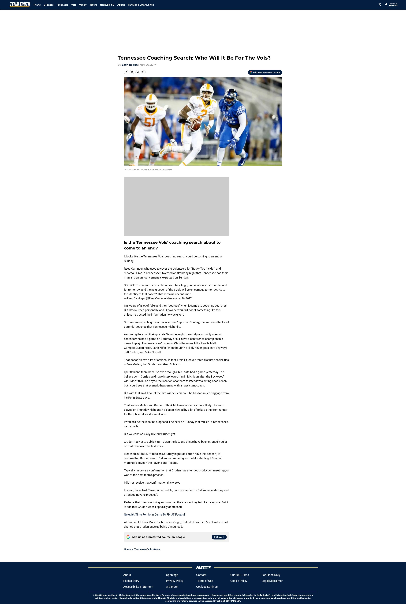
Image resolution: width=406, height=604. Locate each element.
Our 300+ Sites (239, 575)
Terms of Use (204, 580)
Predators (62, 4)
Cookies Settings (207, 586)
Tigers (93, 4)
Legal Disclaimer (272, 580)
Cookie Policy (238, 580)
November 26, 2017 (180, 298)
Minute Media (107, 595)
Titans (37, 4)
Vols (73, 4)
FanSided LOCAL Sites (141, 4)
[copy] (143, 72)
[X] (380, 4)
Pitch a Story (131, 580)
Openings (172, 575)
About (121, 4)
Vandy (82, 4)
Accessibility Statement (138, 586)
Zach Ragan (130, 64)
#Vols (177, 289)
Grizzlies (48, 4)
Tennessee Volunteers (147, 549)
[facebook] (386, 4)
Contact (201, 575)
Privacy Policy (174, 580)
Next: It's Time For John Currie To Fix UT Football (154, 514)
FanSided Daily (271, 575)
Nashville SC (107, 4)
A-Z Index (172, 586)
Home (127, 549)
